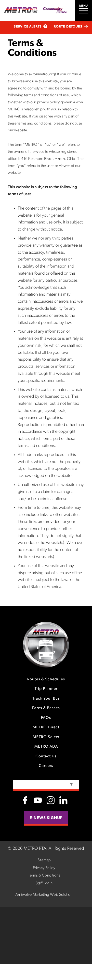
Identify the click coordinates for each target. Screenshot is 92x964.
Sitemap (44, 860)
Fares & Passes (46, 708)
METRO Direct (46, 727)
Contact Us (46, 756)
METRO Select (46, 737)
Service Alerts (28, 26)
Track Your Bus (46, 699)
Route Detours (68, 26)
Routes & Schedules (46, 679)
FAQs (46, 718)
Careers (46, 766)
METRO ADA (46, 747)
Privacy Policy (44, 868)
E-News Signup (46, 818)
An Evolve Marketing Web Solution (44, 895)
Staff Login (44, 883)
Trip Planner (46, 689)
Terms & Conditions (44, 875)
